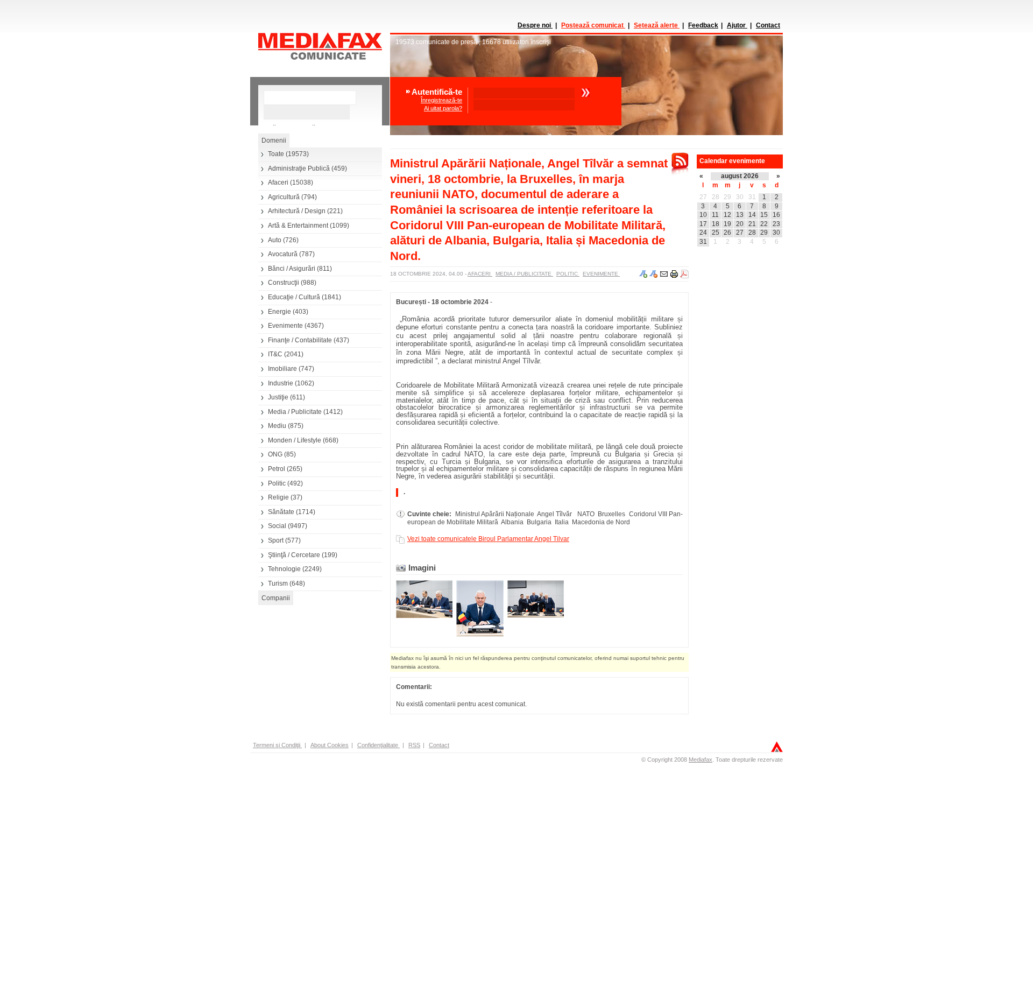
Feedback (703, 25)
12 (727, 215)
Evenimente (285, 325)
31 (752, 197)
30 (740, 197)
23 (776, 224)
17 (703, 224)
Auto (274, 240)
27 (703, 197)
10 (703, 215)
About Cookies (329, 745)
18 (715, 224)
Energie (279, 311)
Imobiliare (282, 369)
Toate (276, 154)
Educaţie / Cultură (294, 297)
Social (277, 526)
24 (703, 232)
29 (727, 197)
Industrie (280, 383)
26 (727, 232)
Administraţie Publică (299, 168)
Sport (276, 540)
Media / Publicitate (295, 412)
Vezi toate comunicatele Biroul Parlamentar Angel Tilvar (488, 539)
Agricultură (284, 197)
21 (752, 224)
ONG (275, 454)
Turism (278, 583)
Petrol (276, 469)
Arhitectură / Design (297, 211)
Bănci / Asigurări (291, 268)
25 (715, 232)
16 (776, 215)
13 (740, 215)
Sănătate (281, 512)
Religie (278, 497)
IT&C (275, 354)
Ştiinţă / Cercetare (294, 555)
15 (764, 215)
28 (715, 197)
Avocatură (283, 254)
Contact (768, 25)
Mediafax (700, 759)
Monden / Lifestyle (294, 440)
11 (715, 215)
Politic (277, 483)
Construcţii (283, 282)
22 (764, 224)
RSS (414, 745)
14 (752, 215)
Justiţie (278, 397)
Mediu (277, 426)
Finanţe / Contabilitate (300, 340)
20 (740, 224)
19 (727, 224)
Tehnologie (284, 569)
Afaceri (278, 182)
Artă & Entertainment (298, 225)
